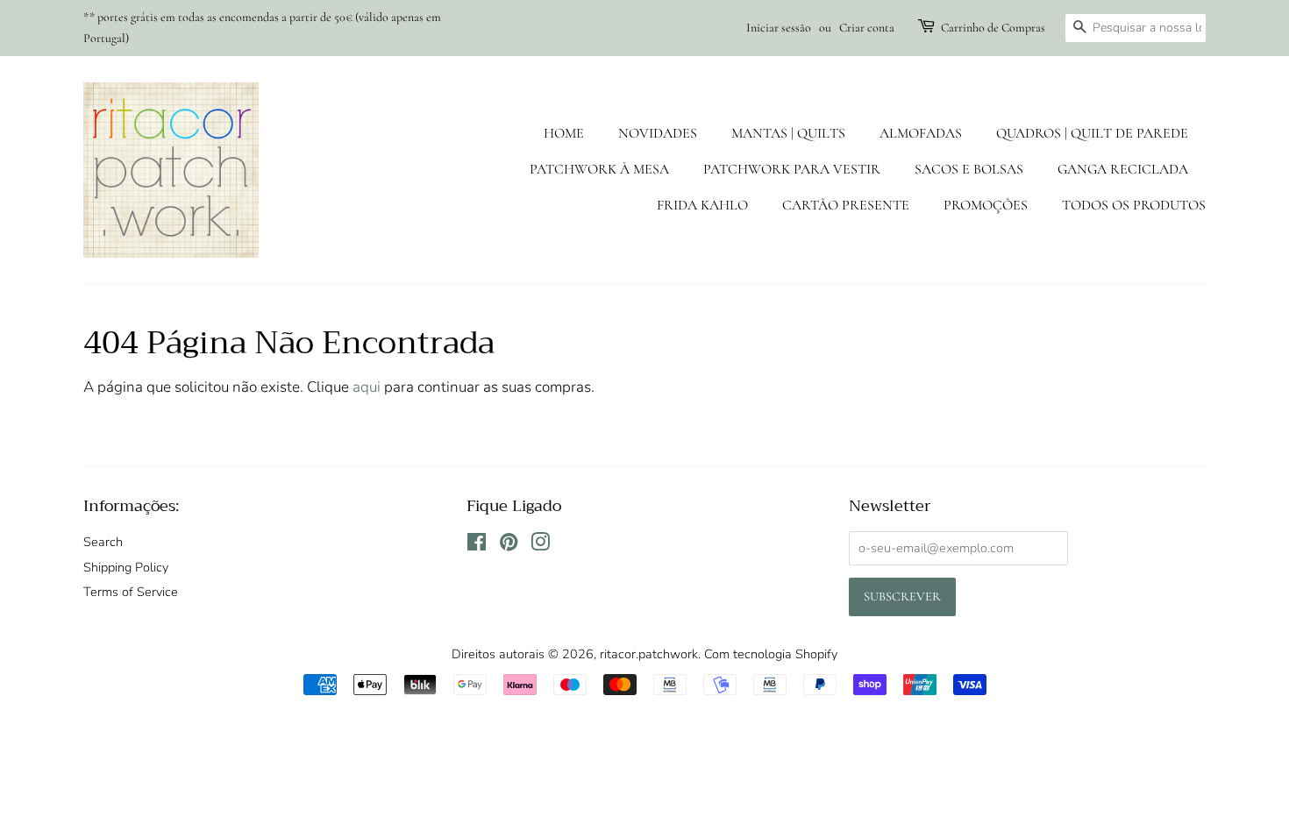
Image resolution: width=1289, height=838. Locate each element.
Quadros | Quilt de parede (1092, 133)
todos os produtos (1134, 205)
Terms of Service (130, 591)
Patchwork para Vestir (791, 169)
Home (564, 133)
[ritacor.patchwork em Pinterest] (508, 545)
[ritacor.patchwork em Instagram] (540, 545)
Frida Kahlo (702, 205)
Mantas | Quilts (788, 133)
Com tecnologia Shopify (770, 654)
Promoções (986, 205)
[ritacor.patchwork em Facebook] (476, 545)
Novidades (657, 133)
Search (103, 541)
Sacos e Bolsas (969, 169)
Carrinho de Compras (993, 27)
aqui (367, 387)
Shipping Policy (125, 567)
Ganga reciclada (1123, 169)
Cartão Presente (845, 205)
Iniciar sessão (778, 27)
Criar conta (866, 27)
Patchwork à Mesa (599, 169)
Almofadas (921, 133)
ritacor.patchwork (649, 654)
